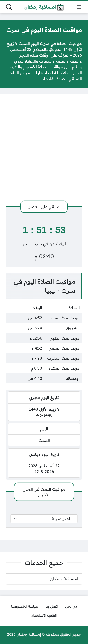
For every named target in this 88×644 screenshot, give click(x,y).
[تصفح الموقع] (79, 7)
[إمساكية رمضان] (44, 7)
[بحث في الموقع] (9, 7)
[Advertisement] (44, 150)
